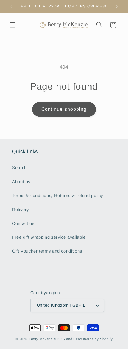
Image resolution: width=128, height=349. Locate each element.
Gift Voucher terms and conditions (47, 251)
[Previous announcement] (11, 6)
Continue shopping (64, 109)
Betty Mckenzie (42, 339)
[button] (12, 25)
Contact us (23, 223)
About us (21, 181)
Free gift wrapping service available (49, 237)
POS (61, 339)
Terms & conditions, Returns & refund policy (57, 195)
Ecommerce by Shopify (93, 339)
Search (19, 167)
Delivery (20, 209)
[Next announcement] (116, 6)
